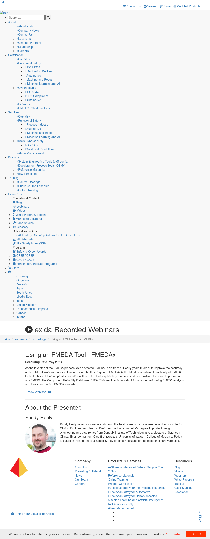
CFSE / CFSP (25, 255)
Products (14, 157)
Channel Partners (29, 43)
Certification (16, 55)
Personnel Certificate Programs (36, 264)
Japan (20, 288)
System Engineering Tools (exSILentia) (43, 161)
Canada (21, 313)
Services (13, 112)
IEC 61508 (33, 67)
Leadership (25, 47)
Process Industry (37, 124)
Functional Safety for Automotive (129, 492)
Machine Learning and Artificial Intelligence (136, 500)
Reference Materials (31, 169)
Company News (28, 30)
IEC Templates (27, 174)
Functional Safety (29, 63)
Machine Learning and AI (43, 83)
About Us (81, 467)
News (78, 475)
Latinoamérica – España (32, 309)
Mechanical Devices (39, 71)
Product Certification (121, 483)
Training (13, 178)
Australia (22, 284)
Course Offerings (29, 182)
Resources (15, 194)
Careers (151, 6)
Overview (24, 59)
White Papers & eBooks (30, 214)
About (12, 22)
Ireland (20, 317)
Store (167, 6)
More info (172, 534)
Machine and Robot (39, 79)
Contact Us (133, 6)
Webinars (22, 206)
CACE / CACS (25, 260)
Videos (21, 210)
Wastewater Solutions (40, 149)
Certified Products (188, 6)
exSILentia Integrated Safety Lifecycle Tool (135, 467)
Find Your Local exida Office (34, 514)
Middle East (24, 296)
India (19, 300)
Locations (24, 38)
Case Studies (25, 223)
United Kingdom (26, 305)
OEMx (112, 471)
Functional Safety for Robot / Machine (132, 496)
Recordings (38, 339)
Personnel (24, 104)
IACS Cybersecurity (30, 141)
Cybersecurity (27, 88)
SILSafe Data (25, 239)
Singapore (23, 280)
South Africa (24, 292)
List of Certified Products (34, 108)
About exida (26, 26)
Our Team (81, 479)
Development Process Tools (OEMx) (41, 165)
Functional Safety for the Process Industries (136, 488)
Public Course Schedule (33, 186)
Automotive (33, 75)
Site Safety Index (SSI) (31, 243)
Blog (18, 202)
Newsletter (181, 492)
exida (6, 339)
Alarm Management (31, 153)
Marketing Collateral (28, 219)
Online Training (28, 190)
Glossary (22, 227)
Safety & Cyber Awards (31, 251)
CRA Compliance (37, 96)
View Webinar (38, 392)
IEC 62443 (33, 92)
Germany (22, 276)
